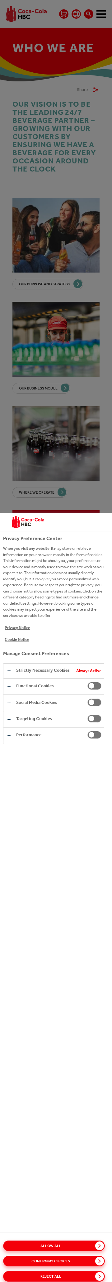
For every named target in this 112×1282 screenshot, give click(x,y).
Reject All (50, 1276)
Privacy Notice (17, 627)
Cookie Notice (17, 639)
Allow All (50, 1246)
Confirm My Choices (50, 1261)
